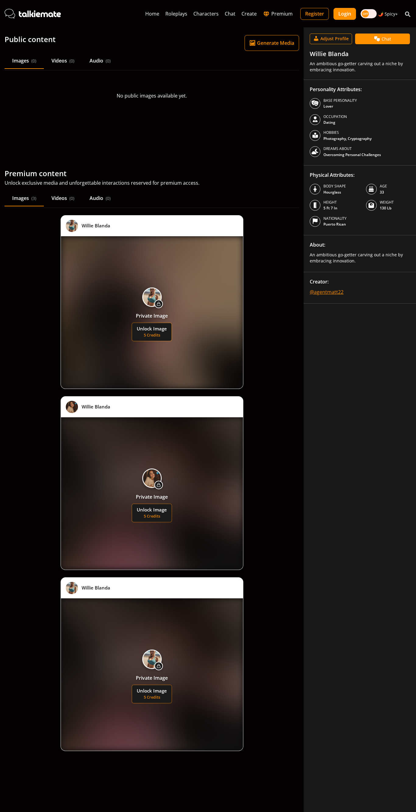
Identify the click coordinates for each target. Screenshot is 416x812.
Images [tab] (24, 60)
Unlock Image (152, 332)
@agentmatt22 (327, 292)
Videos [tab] (62, 60)
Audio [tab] (100, 60)
